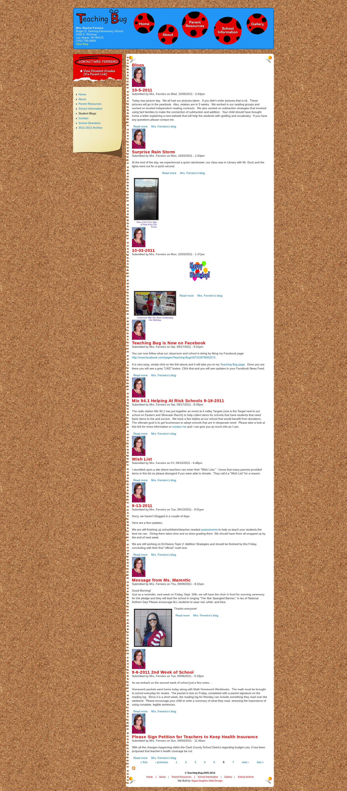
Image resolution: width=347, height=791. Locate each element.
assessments (209, 529)
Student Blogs (87, 113)
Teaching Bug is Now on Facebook (169, 343)
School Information (90, 108)
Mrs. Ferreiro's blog (163, 126)
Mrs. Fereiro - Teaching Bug (101, 16)
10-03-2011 (143, 250)
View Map (82, 44)
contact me (179, 426)
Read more (140, 126)
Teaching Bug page (232, 364)
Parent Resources (90, 103)
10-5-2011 (142, 90)
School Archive (246, 777)
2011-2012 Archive (90, 127)
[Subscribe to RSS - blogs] (133, 768)
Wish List (142, 459)
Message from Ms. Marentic (161, 580)
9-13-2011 (142, 505)
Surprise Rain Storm (153, 151)
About (82, 99)
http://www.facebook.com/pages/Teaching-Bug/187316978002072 (173, 357)
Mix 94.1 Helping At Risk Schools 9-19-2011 (178, 400)
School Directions (90, 123)
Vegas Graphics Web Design (206, 780)
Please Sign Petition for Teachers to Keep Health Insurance (195, 736)
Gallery (228, 777)
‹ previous (161, 762)
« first (143, 762)
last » (260, 762)
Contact (83, 118)
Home (82, 94)
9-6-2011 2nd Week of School (163, 672)
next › (245, 762)
